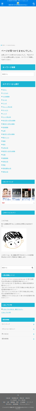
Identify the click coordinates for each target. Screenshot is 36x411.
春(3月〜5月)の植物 (8, 134)
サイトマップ (6, 324)
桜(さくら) (6, 137)
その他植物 (6, 96)
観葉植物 (5, 158)
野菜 (4, 165)
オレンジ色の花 (7, 107)
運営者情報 (5, 338)
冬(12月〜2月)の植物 (9, 120)
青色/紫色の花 (7, 168)
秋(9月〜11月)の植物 (9, 151)
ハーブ (5, 113)
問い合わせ (5, 334)
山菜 (4, 131)
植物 (4, 141)
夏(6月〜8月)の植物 (8, 124)
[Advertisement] (18, 25)
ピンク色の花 (7, 117)
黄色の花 (5, 172)
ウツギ (5, 103)
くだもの (5, 93)
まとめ (5, 100)
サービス (5, 110)
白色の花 (5, 148)
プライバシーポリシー (8, 329)
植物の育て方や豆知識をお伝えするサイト (19, 407)
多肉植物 (5, 127)
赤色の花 (5, 161)
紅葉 (4, 154)
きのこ (5, 90)
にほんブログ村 (6, 312)
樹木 (4, 144)
